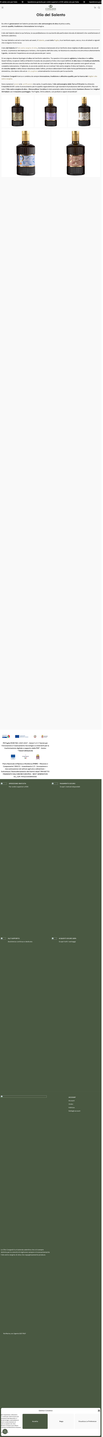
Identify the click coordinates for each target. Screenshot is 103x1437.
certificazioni (27, 84)
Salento (41, 40)
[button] (99, 1411)
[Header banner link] (50, 2)
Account (72, 1097)
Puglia (56, 40)
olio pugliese (33, 71)
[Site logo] (50, 7)
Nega (61, 1421)
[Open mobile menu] (3, 8)
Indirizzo (72, 1107)
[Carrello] (95, 8)
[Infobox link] (25, 858)
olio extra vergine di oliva (27, 48)
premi (16, 84)
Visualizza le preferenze (87, 1421)
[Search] (99, 8)
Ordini (71, 1104)
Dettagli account (74, 1111)
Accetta (35, 1421)
